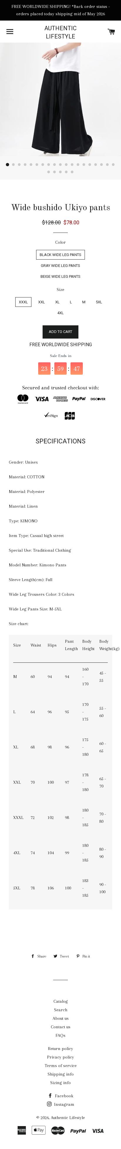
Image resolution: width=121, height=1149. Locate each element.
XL (57, 302)
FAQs (60, 1035)
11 (66, 165)
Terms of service (61, 1065)
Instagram (63, 1104)
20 (49, 172)
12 (72, 165)
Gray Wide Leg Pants (60, 265)
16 (96, 165)
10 (60, 165)
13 (78, 165)
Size (60, 289)
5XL (99, 302)
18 (107, 165)
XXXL (23, 302)
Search (60, 1009)
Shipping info (61, 1074)
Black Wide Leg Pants (60, 255)
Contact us (60, 1026)
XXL (41, 302)
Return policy (60, 1048)
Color (60, 242)
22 (60, 172)
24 (72, 172)
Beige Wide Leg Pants (60, 276)
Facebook (63, 1095)
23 (66, 172)
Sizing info (60, 1082)
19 (113, 165)
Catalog (60, 1001)
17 (102, 165)
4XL (60, 313)
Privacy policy (60, 1057)
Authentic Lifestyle (60, 32)
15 (90, 165)
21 (55, 172)
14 (84, 165)
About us (61, 1018)
